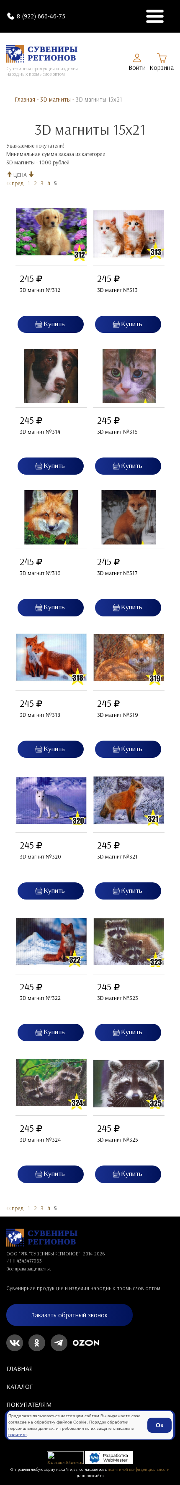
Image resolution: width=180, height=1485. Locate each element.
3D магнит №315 (117, 431)
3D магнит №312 (40, 290)
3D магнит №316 (40, 573)
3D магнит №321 (117, 856)
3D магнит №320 (40, 856)
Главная (25, 99)
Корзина (161, 67)
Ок (159, 1425)
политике (17, 1434)
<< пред (15, 183)
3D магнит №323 (117, 998)
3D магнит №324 (40, 1139)
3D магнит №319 (117, 714)
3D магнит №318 (40, 714)
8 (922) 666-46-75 (41, 16)
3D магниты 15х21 (99, 99)
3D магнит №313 (117, 290)
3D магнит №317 (117, 573)
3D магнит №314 (40, 431)
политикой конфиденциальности (139, 1469)
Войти (137, 67)
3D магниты (55, 99)
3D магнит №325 (117, 1139)
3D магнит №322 (40, 998)
